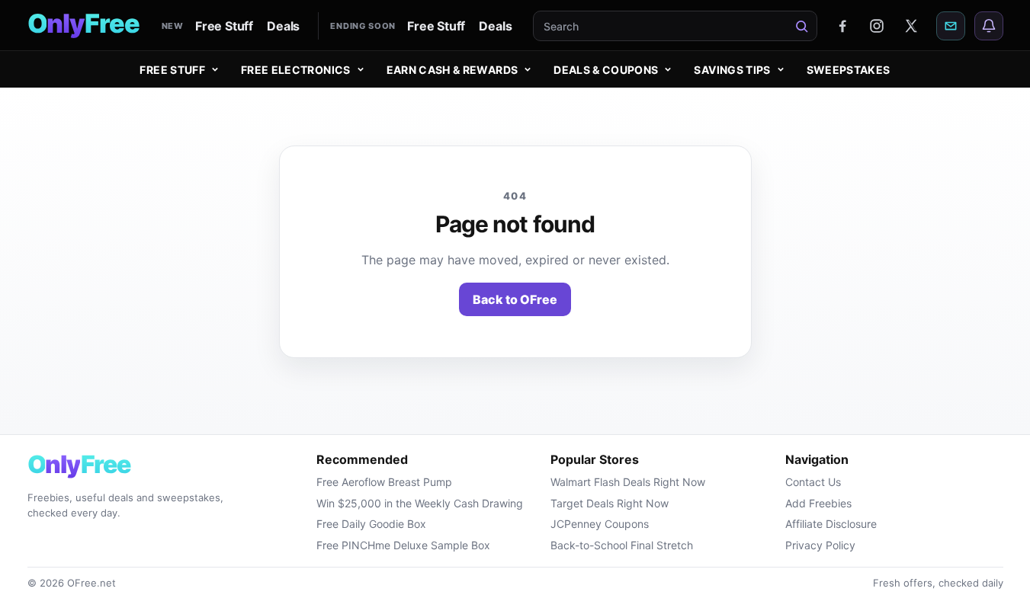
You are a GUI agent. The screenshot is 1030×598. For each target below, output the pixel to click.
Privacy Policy (820, 545)
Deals (283, 26)
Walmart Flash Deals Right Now (627, 481)
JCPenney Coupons (599, 523)
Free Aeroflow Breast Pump (384, 481)
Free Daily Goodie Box (371, 523)
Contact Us (813, 481)
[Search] (802, 26)
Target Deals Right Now (609, 503)
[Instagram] (877, 26)
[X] (911, 26)
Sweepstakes (848, 69)
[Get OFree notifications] (988, 25)
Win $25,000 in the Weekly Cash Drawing (419, 503)
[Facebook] (842, 26)
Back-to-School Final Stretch (621, 545)
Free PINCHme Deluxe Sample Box (403, 545)
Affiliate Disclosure (831, 523)
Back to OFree (515, 299)
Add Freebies (818, 503)
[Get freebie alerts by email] (950, 25)
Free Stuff (224, 26)
